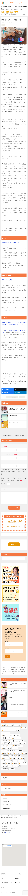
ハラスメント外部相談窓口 (11, 397)
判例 (25, 753)
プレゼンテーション (18, 745)
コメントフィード (7, 804)
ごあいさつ (10, 725)
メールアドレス (9, 648)
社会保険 (15, 763)
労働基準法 (5, 755)
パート (4, 745)
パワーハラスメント (19, 743)
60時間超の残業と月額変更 (20, 435)
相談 (16, 760)
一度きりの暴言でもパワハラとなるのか (17, 704)
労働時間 (13, 755)
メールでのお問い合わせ (15, 526)
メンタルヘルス (9, 751)
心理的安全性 (15, 758)
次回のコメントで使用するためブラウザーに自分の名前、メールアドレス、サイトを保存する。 (14, 472)
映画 (4, 761)
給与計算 (5, 766)
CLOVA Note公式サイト (8, 280)
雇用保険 (12, 768)
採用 (23, 758)
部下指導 (17, 766)
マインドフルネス (7, 748)
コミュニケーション (11, 730)
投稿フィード (6, 801)
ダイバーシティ (17, 738)
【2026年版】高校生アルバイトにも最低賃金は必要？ (17, 684)
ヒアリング (21, 397)
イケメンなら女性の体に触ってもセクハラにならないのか (17, 691)
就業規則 (5, 758)
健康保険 (4, 753)
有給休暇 (10, 760)
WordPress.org (6, 808)
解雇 (11, 766)
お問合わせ (15, 544)
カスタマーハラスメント (14, 727)
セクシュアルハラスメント (11, 735)
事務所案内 (3, 874)
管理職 (23, 763)
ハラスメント (17, 741)
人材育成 (20, 750)
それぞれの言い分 (13, 415)
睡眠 (4, 763)
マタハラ (15, 748)
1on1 (4, 725)
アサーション (18, 725)
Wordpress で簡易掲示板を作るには (16, 712)
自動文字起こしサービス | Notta (10, 242)
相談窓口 (22, 761)
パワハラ (7, 743)
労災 (19, 756)
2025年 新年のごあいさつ (15, 422)
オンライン (5, 727)
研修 (9, 763)
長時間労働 (5, 768)
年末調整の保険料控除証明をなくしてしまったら (8, 435)
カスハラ (24, 727)
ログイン (5, 798)
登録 (7, 656)
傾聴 (10, 753)
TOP (9, 816)
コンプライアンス (6, 732)
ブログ (10, 745)
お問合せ (10, 697)
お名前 (6, 641)
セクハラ (6, 738)
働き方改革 (18, 753)
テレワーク (5, 740)
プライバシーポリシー (6, 882)
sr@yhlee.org (8, 832)
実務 (3, 25)
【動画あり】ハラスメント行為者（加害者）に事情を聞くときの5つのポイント (17, 409)
